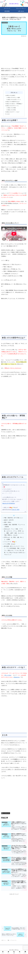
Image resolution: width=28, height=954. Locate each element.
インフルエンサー (6, 813)
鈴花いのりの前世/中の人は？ (13, 101)
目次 (12, 92)
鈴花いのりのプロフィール (12, 105)
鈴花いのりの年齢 (12, 107)
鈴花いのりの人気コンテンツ (14, 99)
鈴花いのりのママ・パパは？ (13, 111)
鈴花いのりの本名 (12, 109)
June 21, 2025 (15, 509)
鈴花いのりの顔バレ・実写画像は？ (14, 103)
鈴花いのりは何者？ (11, 95)
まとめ (7, 114)
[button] (25, 480)
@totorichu (16, 677)
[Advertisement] (14, 51)
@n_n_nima (8, 675)
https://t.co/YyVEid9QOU (8, 503)
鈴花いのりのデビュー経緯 (14, 97)
